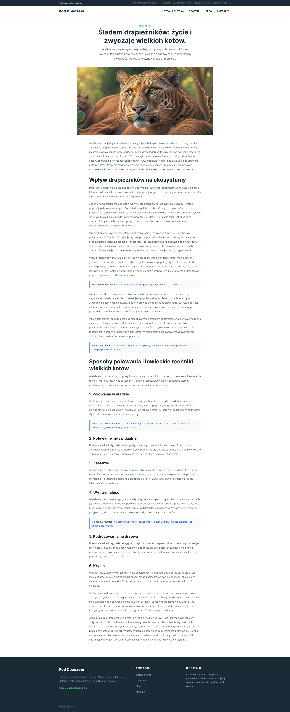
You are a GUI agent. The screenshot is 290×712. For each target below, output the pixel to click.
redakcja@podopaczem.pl (71, 3)
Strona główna (174, 11)
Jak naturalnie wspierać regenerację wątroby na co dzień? (145, 284)
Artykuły (223, 11)
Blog (209, 11)
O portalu (194, 11)
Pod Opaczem (71, 11)
